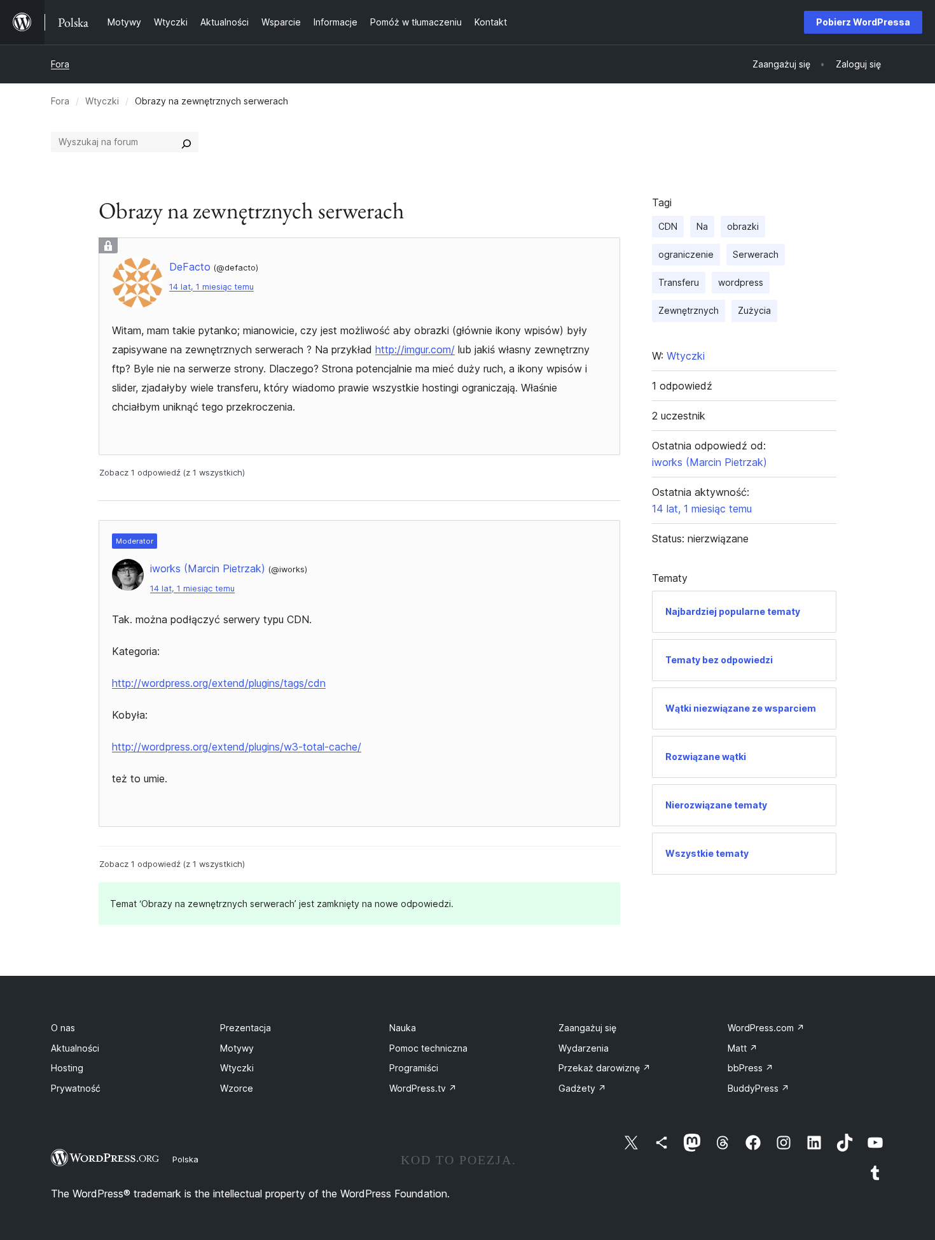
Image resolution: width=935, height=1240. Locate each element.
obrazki (743, 226)
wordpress (740, 282)
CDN (667, 226)
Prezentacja (245, 1027)
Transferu (678, 282)
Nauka (402, 1027)
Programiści (413, 1067)
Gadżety (582, 1088)
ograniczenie (686, 254)
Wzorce (236, 1088)
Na (702, 226)
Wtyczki (102, 100)
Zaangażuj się (587, 1027)
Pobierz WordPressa (863, 22)
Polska (185, 1159)
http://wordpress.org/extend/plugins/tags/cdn (219, 683)
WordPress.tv (423, 1088)
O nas (63, 1027)
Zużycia (754, 310)
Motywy (237, 1048)
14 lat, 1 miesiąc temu (211, 287)
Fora (60, 64)
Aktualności (75, 1048)
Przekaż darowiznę (604, 1067)
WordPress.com (766, 1027)
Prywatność (75, 1088)
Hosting (67, 1067)
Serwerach (756, 254)
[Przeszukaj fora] (186, 142)
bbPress (750, 1067)
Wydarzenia (583, 1048)
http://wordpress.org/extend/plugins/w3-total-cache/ (236, 746)
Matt (743, 1048)
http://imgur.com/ (415, 349)
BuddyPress (758, 1088)
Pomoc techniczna (428, 1048)
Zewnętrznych (688, 310)
